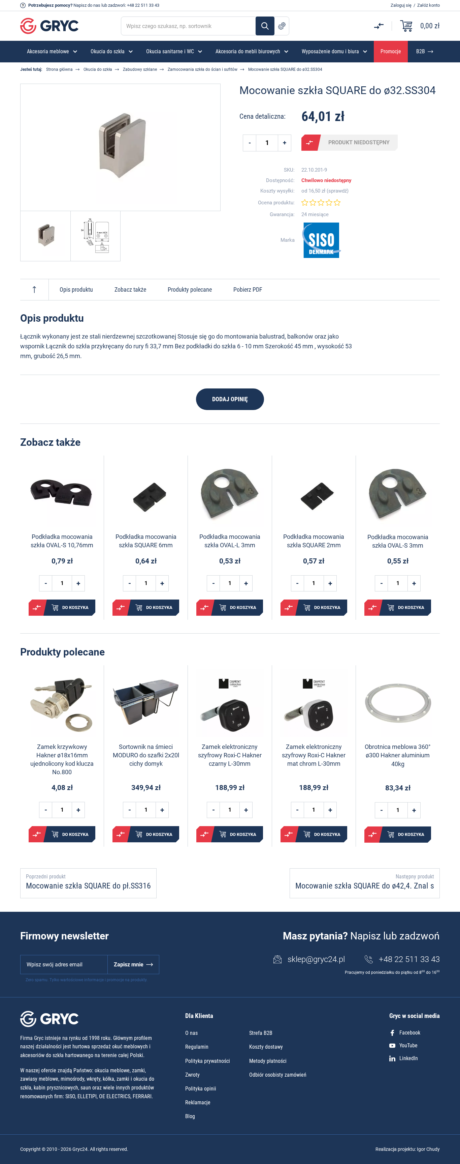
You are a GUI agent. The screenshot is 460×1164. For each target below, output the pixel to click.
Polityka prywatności (207, 1061)
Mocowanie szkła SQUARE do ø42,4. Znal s (364, 886)
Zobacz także (130, 289)
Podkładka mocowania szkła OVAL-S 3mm (397, 541)
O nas (191, 1033)
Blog (190, 1116)
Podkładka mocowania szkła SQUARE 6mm (146, 541)
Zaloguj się (401, 5)
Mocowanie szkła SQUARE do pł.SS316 (88, 886)
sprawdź (337, 191)
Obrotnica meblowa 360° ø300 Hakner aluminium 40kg (398, 755)
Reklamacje (197, 1102)
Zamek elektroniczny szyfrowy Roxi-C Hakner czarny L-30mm (230, 755)
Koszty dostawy (266, 1047)
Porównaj (309, 143)
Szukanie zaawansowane (281, 26)
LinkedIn (408, 1058)
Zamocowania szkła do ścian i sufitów (202, 69)
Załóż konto (428, 5)
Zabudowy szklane (140, 69)
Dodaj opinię (230, 399)
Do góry (34, 289)
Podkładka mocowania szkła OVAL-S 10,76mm (62, 541)
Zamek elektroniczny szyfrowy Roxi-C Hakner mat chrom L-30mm (314, 755)
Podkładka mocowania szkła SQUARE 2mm (313, 541)
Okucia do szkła (98, 69)
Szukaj (265, 26)
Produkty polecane (190, 289)
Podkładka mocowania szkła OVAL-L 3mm (229, 541)
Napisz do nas (86, 5)
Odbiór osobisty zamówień (277, 1075)
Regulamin (196, 1047)
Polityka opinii (200, 1088)
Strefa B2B (260, 1033)
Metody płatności (268, 1061)
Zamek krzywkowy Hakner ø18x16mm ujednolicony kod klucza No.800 (62, 759)
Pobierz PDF (247, 289)
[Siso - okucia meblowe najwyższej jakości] (321, 240)
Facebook (409, 1032)
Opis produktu (76, 289)
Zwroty (192, 1075)
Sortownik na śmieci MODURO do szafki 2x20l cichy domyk (146, 755)
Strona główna (59, 69)
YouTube (408, 1045)
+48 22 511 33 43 (143, 5)
